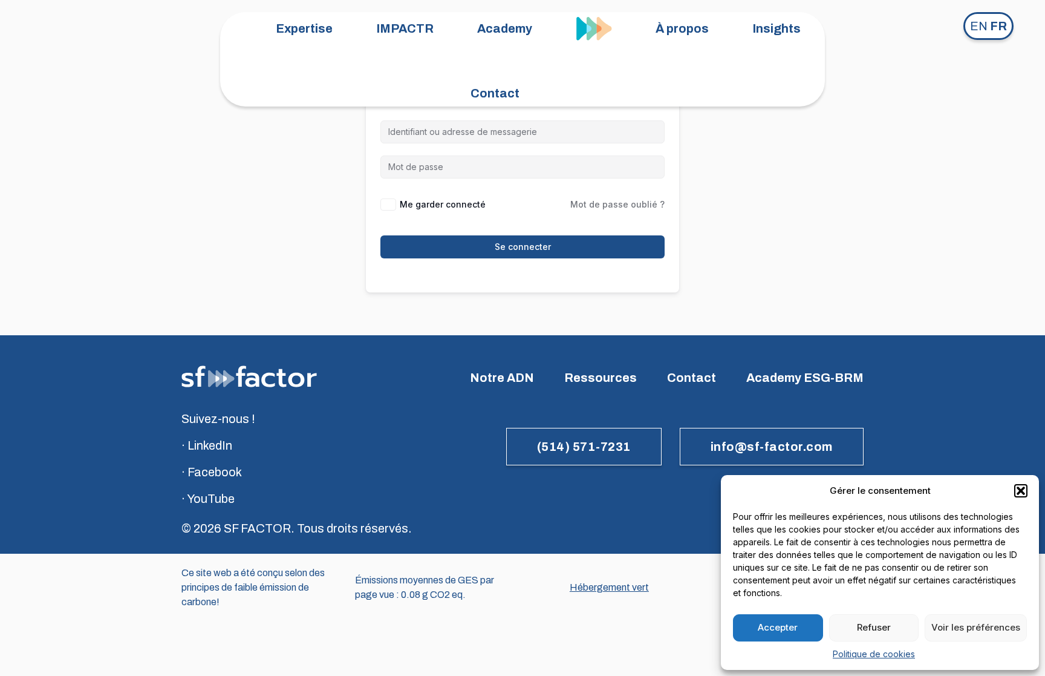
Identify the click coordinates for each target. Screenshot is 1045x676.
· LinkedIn (206, 445)
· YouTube (208, 498)
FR (998, 26)
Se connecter (523, 246)
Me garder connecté (443, 204)
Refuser (874, 627)
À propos (682, 28)
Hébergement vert (609, 587)
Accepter (778, 627)
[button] (1021, 491)
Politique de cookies (874, 654)
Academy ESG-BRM (805, 377)
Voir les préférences (975, 627)
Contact (494, 93)
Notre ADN (502, 377)
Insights (776, 28)
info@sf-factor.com (772, 446)
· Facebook (211, 472)
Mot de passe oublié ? (617, 204)
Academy (504, 28)
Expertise (304, 28)
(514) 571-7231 (584, 446)
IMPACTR (405, 28)
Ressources (600, 377)
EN (979, 26)
